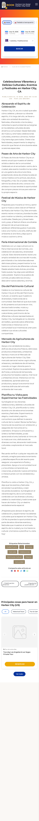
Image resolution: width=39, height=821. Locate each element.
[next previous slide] (4, 634)
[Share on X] (21, 571)
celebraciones (25, 552)
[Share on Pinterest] (15, 571)
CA (22, 547)
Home (5, 67)
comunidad (19, 562)
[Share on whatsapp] (27, 571)
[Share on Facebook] (12, 571)
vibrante (28, 557)
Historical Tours (18, 611)
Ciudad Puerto (11, 547)
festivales (12, 552)
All (5, 611)
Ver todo (19, 674)
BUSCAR (19, 49)
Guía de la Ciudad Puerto (21, 67)
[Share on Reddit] (18, 571)
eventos (29, 547)
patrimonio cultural (14, 557)
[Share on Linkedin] (24, 571)
